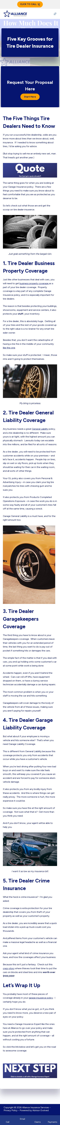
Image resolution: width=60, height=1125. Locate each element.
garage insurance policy (41, 997)
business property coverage (34, 283)
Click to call (28, 4)
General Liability (40, 429)
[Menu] (55, 14)
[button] (30, 97)
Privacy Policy (10, 1110)
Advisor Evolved (40, 1110)
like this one (9, 347)
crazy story (8, 968)
